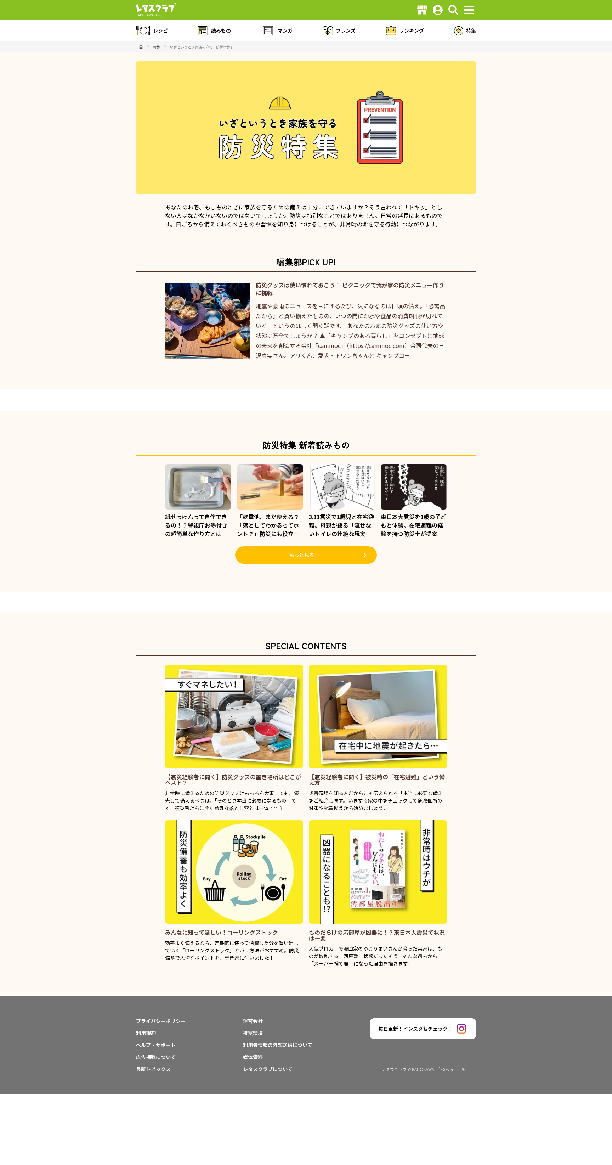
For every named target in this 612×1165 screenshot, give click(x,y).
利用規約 (146, 1032)
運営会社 (253, 1020)
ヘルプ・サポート (156, 1044)
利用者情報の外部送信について (277, 1044)
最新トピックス (153, 1069)
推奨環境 (253, 1032)
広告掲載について (156, 1056)
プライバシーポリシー (161, 1020)
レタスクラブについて (268, 1069)
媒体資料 (253, 1056)
